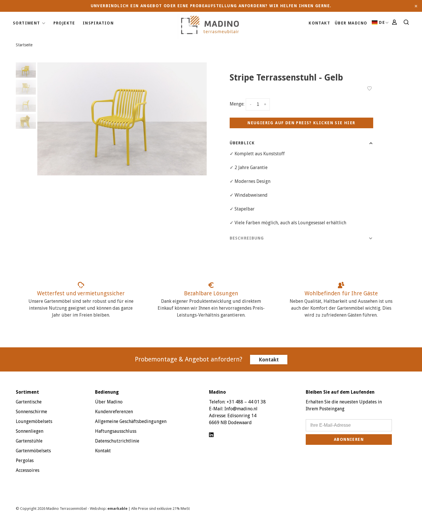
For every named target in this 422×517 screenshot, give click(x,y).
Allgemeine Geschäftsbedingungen (131, 421)
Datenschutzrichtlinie (117, 441)
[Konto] (395, 23)
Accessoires (27, 470)
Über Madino (351, 23)
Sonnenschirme (31, 411)
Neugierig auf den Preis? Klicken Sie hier (301, 122)
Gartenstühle (29, 441)
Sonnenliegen (29, 431)
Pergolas (25, 460)
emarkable (117, 508)
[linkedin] (211, 435)
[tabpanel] (122, 118)
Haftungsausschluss (115, 431)
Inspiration (98, 23)
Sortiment (26, 23)
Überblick (242, 143)
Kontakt (319, 23)
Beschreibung (247, 238)
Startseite (24, 45)
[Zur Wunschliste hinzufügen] (369, 89)
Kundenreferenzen (114, 411)
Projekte (64, 23)
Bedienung (107, 392)
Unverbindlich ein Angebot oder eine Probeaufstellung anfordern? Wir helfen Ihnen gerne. (211, 5)
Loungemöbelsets (34, 421)
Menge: (237, 104)
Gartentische (29, 402)
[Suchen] (407, 23)
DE (382, 22)
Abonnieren (349, 439)
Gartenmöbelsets (33, 450)
